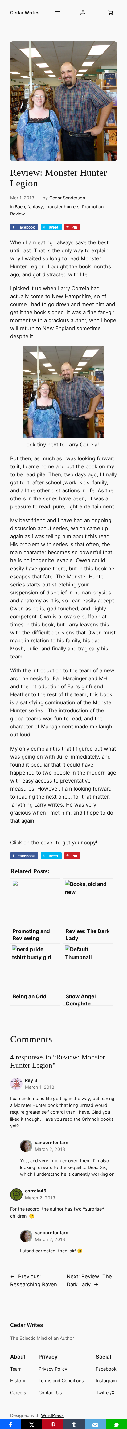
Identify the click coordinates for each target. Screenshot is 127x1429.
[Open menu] (58, 12)
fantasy (35, 206)
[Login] (82, 12)
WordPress (52, 1415)
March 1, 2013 (39, 1087)
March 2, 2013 (50, 1149)
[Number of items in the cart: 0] (110, 12)
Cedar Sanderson (67, 197)
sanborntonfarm (52, 1142)
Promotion (93, 206)
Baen (20, 206)
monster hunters (62, 206)
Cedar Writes (24, 12)
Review (17, 213)
